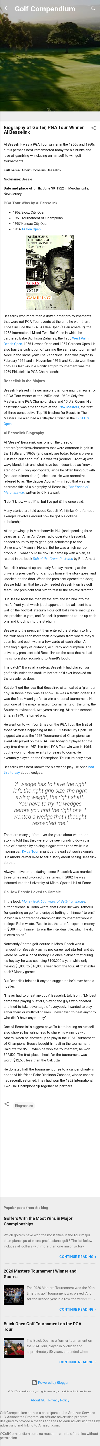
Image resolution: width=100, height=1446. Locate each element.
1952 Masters (68, 407)
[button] (93, 128)
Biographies (24, 1106)
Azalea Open (31, 229)
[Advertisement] (50, 68)
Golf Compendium (45, 8)
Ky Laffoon (30, 851)
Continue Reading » (77, 1257)
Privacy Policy (58, 1400)
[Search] (93, 9)
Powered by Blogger (53, 1383)
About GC (38, 1400)
